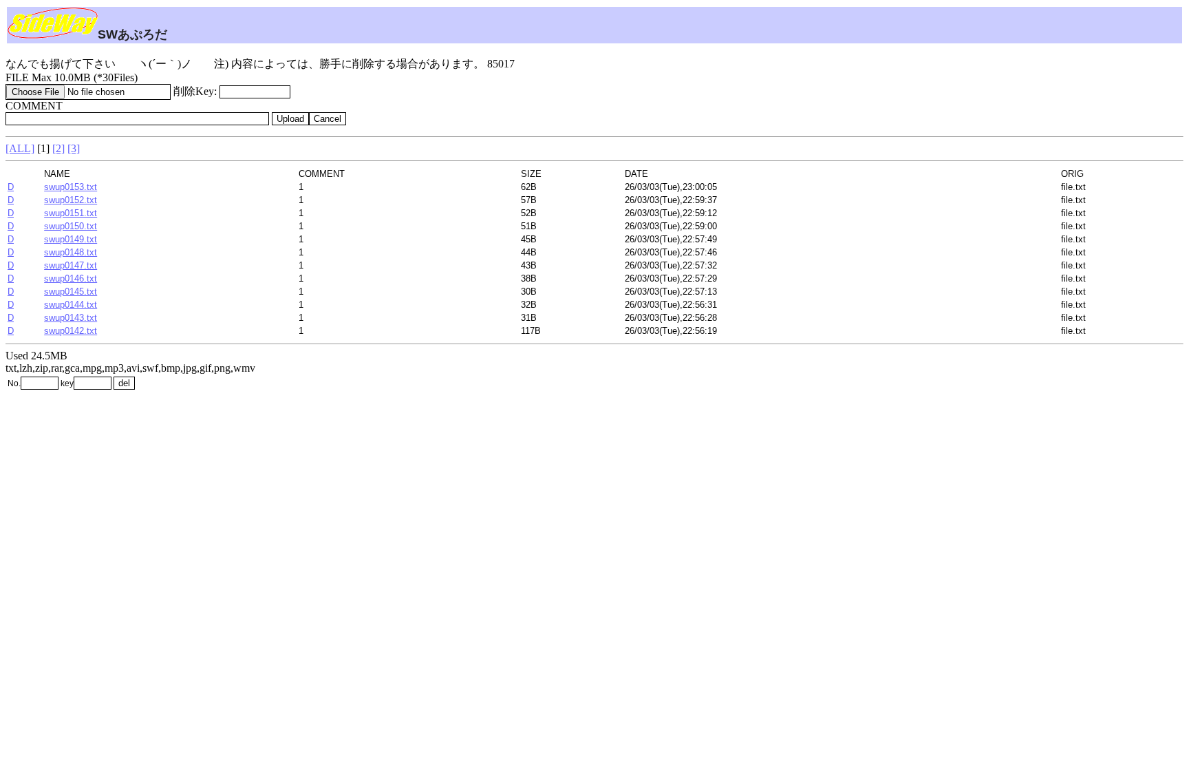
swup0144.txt (70, 304)
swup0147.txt (70, 265)
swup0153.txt (70, 187)
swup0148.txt (70, 252)
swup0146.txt (70, 278)
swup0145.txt (70, 291)
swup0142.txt (70, 331)
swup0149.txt (70, 239)
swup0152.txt (70, 200)
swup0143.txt (70, 318)
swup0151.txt (70, 213)
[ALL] (20, 148)
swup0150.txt (70, 226)
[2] (58, 148)
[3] (73, 148)
